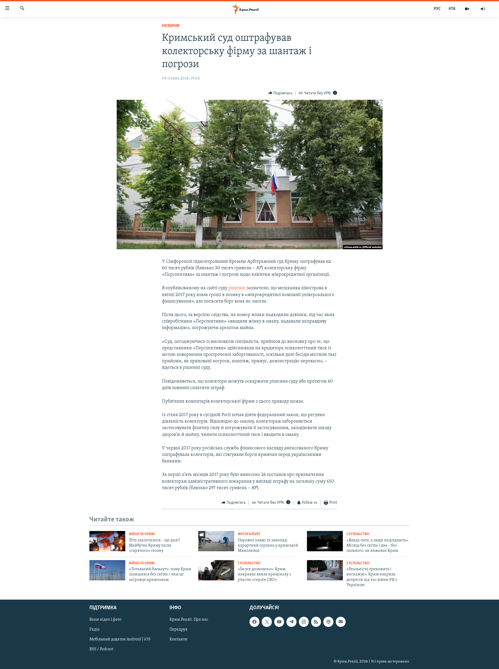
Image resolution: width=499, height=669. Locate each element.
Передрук (178, 630)
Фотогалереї (249, 534)
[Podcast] (328, 622)
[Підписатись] (341, 622)
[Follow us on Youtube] (279, 622)
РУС (437, 9)
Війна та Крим (142, 534)
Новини (171, 26)
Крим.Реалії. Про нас (188, 620)
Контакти (178, 640)
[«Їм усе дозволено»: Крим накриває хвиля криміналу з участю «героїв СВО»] (216, 570)
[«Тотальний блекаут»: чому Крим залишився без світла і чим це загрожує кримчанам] (107, 570)
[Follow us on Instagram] (304, 622)
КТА (452, 9)
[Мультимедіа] (467, 8)
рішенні (237, 288)
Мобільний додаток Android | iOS (119, 640)
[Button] (280, 93)
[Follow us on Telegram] (291, 622)
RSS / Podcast (101, 649)
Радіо (94, 630)
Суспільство (357, 534)
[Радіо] (483, 8)
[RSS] (316, 622)
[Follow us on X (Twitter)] (267, 622)
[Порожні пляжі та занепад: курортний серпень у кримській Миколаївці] (216, 541)
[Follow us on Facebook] (254, 622)
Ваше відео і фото (105, 620)
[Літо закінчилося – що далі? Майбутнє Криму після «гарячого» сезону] (107, 541)
